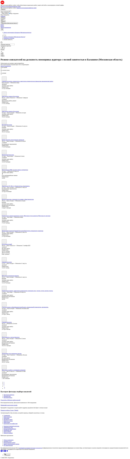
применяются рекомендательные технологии (30, 448)
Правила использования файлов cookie (26, 8)
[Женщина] (4, 79)
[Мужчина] (4, 183)
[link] (3, 21)
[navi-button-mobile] (2, 29)
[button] (2, 24)
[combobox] (8, 44)
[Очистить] (3, 48)
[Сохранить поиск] (2, 54)
